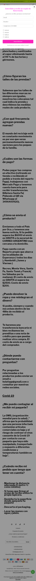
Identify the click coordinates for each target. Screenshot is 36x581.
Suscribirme (18, 41)
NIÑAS (7, 35)
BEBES (7, 32)
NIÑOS (7, 37)
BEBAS (7, 30)
